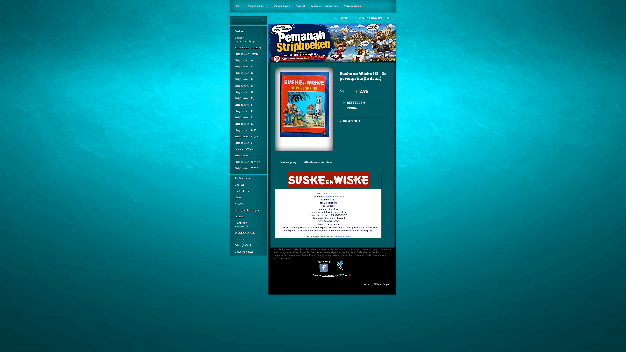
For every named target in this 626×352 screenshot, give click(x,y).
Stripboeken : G (244, 92)
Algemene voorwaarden (324, 6)
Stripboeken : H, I (245, 98)
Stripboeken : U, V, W (247, 162)
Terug (352, 108)
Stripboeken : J (243, 104)
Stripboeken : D (244, 79)
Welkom (240, 216)
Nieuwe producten (258, 6)
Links (238, 197)
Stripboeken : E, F (245, 85)
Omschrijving (288, 162)
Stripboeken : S (244, 142)
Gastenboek (242, 191)
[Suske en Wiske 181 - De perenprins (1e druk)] (304, 136)
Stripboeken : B (244, 66)
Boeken (239, 31)
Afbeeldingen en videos (318, 162)
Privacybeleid (243, 245)
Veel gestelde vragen (247, 210)
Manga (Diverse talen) (248, 47)
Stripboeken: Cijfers (246, 53)
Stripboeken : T (244, 155)
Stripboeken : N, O (245, 130)
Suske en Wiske (244, 149)
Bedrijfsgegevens (245, 232)
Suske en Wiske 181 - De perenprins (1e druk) (351, 56)
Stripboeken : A (244, 60)
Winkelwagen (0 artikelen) (373, 17)
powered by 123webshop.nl (375, 284)
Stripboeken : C (244, 73)
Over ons (240, 239)
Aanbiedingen (282, 6)
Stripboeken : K (244, 111)
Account (343, 17)
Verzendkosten (352, 6)
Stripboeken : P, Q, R (247, 136)
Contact (300, 6)
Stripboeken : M (244, 123)
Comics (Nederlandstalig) (245, 39)
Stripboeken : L (244, 117)
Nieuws (239, 203)
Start (238, 6)
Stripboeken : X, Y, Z (246, 168)
